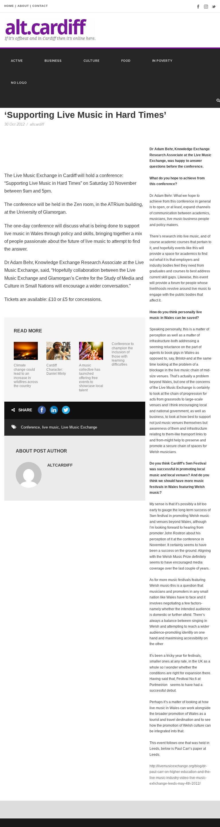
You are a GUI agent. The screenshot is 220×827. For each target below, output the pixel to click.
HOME (9, 5)
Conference (30, 427)
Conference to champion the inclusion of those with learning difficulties (123, 354)
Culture (91, 61)
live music (50, 427)
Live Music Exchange (79, 427)
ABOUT (23, 5)
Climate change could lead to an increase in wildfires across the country (26, 375)
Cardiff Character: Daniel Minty (56, 369)
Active (17, 61)
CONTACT (40, 5)
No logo (19, 83)
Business (53, 61)
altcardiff (37, 124)
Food (125, 61)
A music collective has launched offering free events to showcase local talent (91, 377)
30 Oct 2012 (14, 124)
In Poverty (162, 61)
